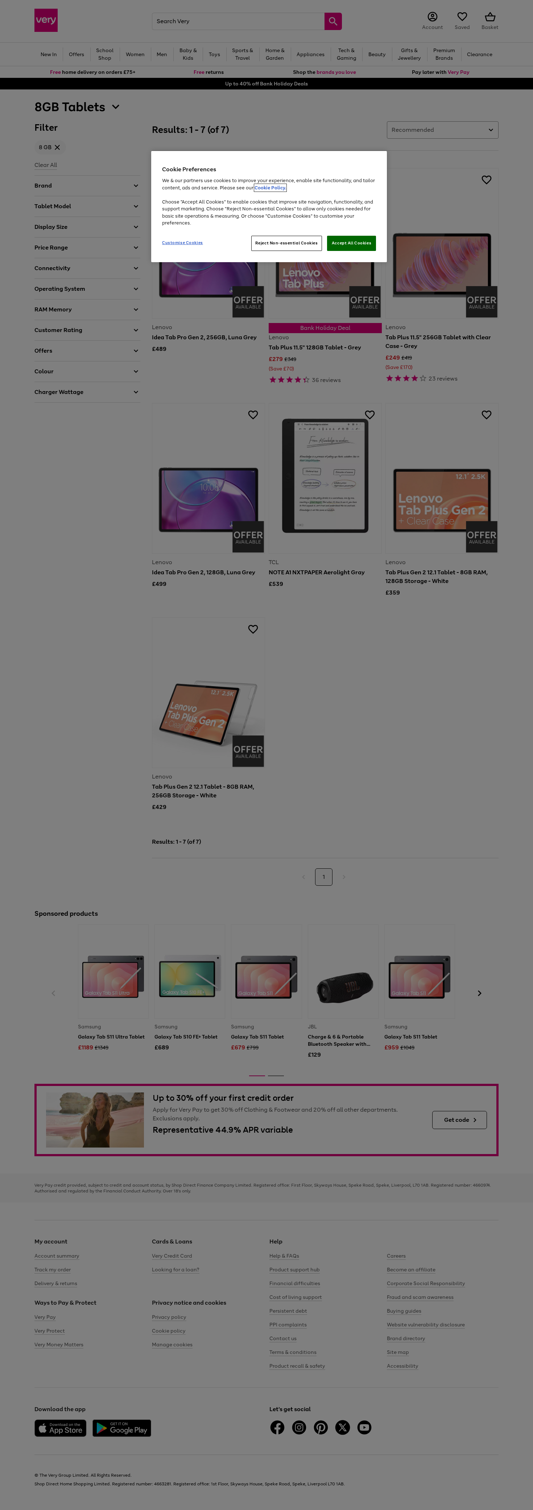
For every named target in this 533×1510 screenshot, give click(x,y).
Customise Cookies (182, 243)
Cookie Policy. (270, 187)
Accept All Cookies (351, 243)
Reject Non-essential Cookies (286, 243)
